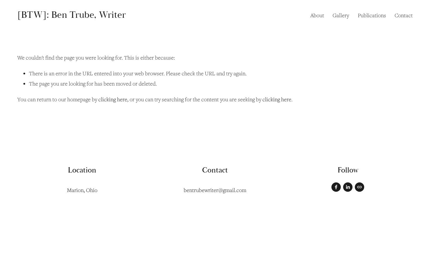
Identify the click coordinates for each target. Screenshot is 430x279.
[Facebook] (336, 187)
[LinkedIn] (347, 187)
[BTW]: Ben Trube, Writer (71, 15)
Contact (404, 15)
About (317, 15)
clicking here (112, 99)
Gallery (341, 15)
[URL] (359, 187)
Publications (372, 15)
